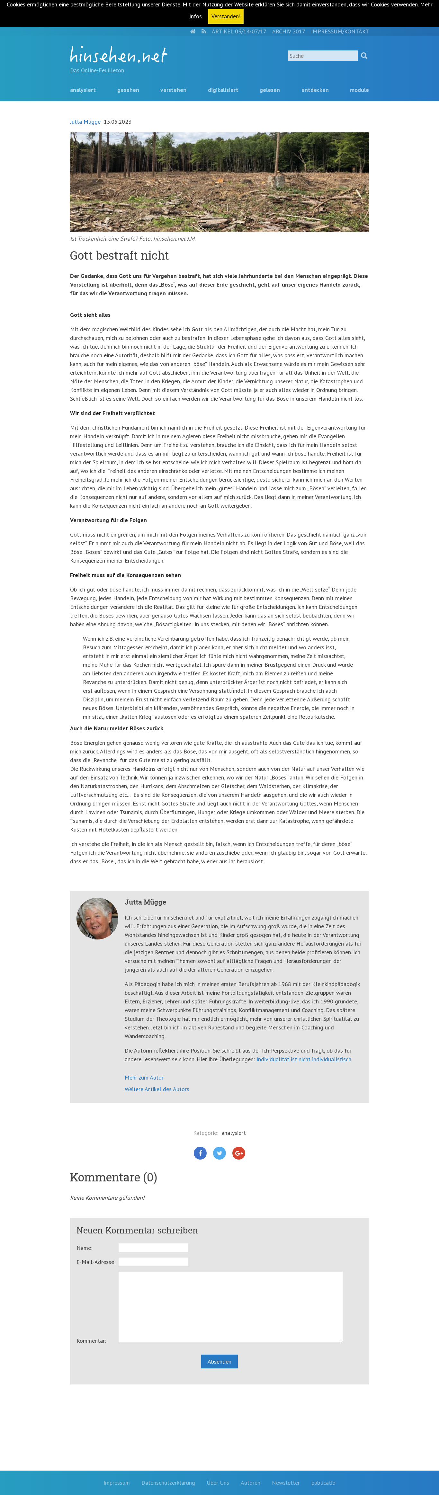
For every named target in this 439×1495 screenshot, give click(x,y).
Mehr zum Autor (144, 1077)
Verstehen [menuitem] (173, 89)
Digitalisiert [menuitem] (223, 89)
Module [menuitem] (359, 89)
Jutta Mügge (85, 121)
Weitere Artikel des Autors (157, 1089)
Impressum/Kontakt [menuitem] (340, 31)
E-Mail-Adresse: (95, 1262)
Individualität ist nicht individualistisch (303, 1059)
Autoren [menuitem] (250, 1482)
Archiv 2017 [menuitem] (288, 31)
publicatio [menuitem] (323, 1482)
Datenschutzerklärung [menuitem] (168, 1482)
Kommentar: (91, 1340)
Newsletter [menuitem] (286, 1482)
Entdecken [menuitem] (315, 89)
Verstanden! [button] (225, 16)
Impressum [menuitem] (116, 1482)
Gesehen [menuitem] (128, 89)
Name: (84, 1247)
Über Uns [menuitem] (218, 1482)
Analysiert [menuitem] (83, 89)
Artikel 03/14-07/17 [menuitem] (239, 31)
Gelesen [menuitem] (270, 89)
